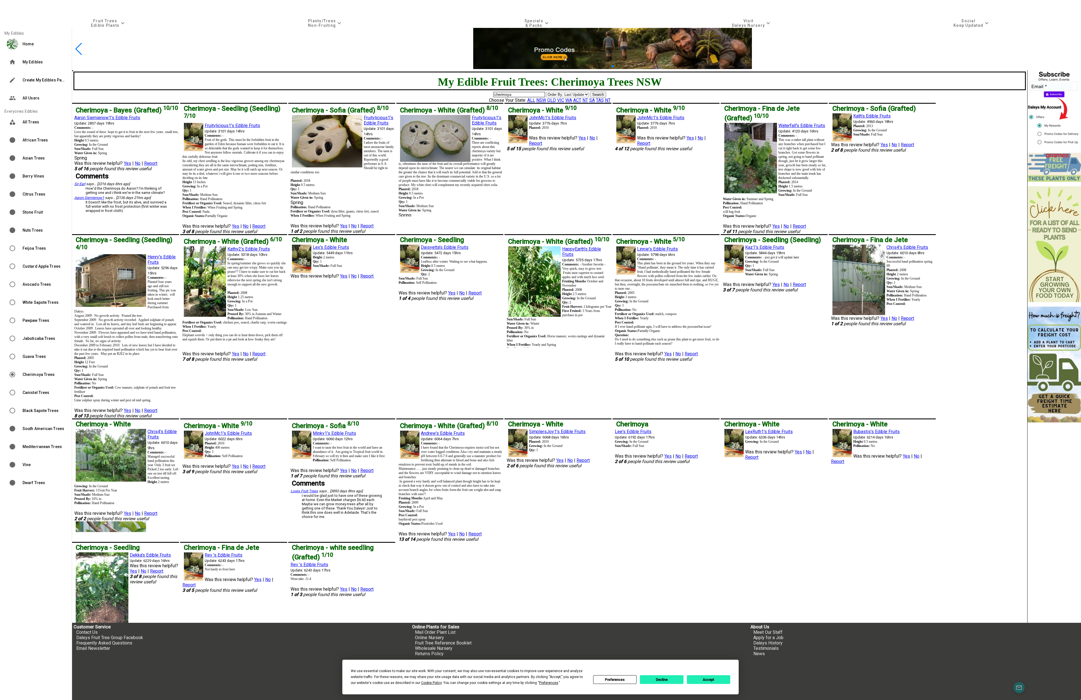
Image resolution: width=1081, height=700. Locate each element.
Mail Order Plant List (435, 632)
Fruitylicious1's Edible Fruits (232, 125)
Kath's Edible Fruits (872, 116)
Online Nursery (429, 637)
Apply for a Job (768, 637)
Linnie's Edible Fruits (657, 249)
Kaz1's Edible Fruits (764, 247)
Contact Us (87, 632)
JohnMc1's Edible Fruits (552, 117)
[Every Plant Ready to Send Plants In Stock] (1054, 244)
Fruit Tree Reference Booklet (443, 643)
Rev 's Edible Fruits (223, 555)
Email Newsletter (93, 648)
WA (568, 100)
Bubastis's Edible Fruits (876, 431)
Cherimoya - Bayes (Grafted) (127, 110)
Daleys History (768, 643)
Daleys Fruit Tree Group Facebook (109, 637)
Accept (708, 680)
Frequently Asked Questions (104, 643)
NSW (541, 100)
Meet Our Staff (768, 632)
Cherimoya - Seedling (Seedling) (772, 240)
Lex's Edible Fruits (331, 247)
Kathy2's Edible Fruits (248, 249)
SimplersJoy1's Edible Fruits (557, 431)
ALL (531, 100)
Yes (127, 163)
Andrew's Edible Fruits (443, 433)
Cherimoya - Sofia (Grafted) (340, 110)
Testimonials (766, 648)
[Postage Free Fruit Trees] (1054, 167)
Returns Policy (429, 653)
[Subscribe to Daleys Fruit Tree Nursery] (1054, 109)
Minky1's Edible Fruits (334, 433)
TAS (600, 100)
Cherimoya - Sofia (325, 426)
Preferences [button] (548, 683)
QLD (551, 100)
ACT (577, 100)
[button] (603, 66)
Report (150, 163)
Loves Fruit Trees (304, 491)
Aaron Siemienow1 (89, 198)
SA (592, 100)
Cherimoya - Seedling (432, 240)
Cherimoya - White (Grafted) (449, 110)
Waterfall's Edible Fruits (801, 125)
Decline (662, 680)
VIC (560, 100)
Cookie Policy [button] (431, 683)
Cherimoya (632, 424)
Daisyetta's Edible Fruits (444, 247)
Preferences (615, 680)
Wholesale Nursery (433, 648)
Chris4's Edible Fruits (907, 247)
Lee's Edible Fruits (633, 431)
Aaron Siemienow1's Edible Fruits (107, 117)
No (137, 163)
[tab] (108, 23)
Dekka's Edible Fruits (150, 555)
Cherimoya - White (542, 110)
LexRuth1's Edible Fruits (769, 431)
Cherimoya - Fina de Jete (870, 240)
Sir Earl (79, 184)
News (759, 653)
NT (585, 100)
